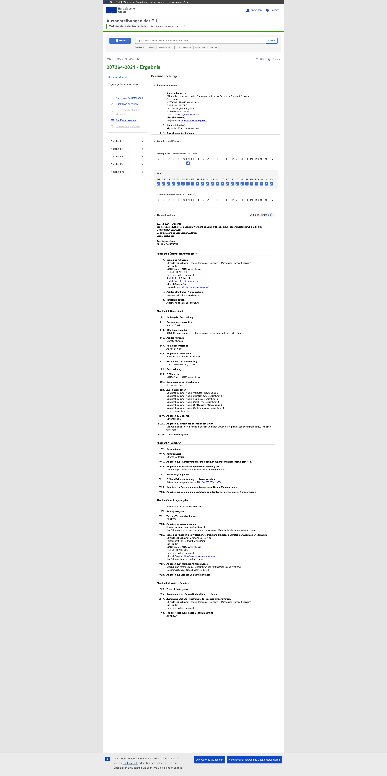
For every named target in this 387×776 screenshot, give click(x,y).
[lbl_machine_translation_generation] (195, 195)
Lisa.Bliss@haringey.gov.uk (187, 114)
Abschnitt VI (117, 172)
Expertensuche (184, 47)
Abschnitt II (117, 149)
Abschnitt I (116, 141)
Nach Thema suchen (204, 47)
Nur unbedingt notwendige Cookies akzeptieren (254, 759)
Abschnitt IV (117, 156)
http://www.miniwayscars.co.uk (199, 556)
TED (109, 59)
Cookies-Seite (130, 763)
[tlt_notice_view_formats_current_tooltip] (271, 214)
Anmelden (256, 10)
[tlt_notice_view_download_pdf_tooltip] (158, 184)
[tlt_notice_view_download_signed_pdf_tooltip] (188, 163)
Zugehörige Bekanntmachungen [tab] (123, 84)
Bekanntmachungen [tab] (118, 77)
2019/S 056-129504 (211, 482)
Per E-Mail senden (126, 120)
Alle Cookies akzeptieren (209, 759)
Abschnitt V (117, 164)
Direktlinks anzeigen (127, 104)
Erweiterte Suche (165, 47)
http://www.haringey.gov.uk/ (194, 120)
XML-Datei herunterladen (129, 98)
